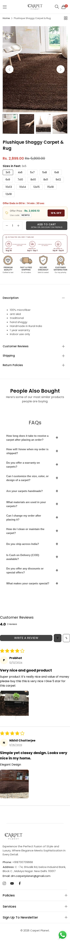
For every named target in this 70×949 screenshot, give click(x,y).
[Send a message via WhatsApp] (62, 935)
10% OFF (56, 213)
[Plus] (18, 226)
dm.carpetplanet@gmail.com (26, 876)
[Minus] (6, 226)
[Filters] (57, 638)
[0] (64, 7)
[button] (61, 69)
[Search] (57, 7)
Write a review (26, 638)
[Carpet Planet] (35, 7)
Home (6, 18)
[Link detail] (4, 883)
